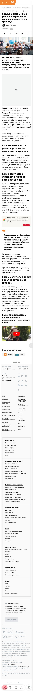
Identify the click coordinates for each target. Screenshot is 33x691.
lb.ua (11, 29)
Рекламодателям (7, 412)
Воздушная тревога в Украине (14, 471)
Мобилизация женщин (12, 492)
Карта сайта (21, 426)
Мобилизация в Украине (14, 485)
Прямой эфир (9, 448)
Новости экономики (12, 508)
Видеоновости (9, 450)
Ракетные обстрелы (11, 464)
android (7, 631)
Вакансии (20, 416)
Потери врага (9, 478)
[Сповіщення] (31, 2)
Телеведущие (6, 409)
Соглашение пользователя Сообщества (22, 400)
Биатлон (7, 591)
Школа (9, 7)
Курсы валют (9, 512)
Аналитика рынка (10, 570)
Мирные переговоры (11, 469)
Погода (7, 455)
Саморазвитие (9, 559)
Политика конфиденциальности (8, 419)
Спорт (7, 581)
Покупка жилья (9, 572)
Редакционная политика (6, 403)
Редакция (5, 399)
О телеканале (6, 406)
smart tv (7, 636)
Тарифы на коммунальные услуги (15, 517)
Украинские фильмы (11, 533)
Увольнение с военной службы (14, 487)
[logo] (12, 2)
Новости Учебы (10, 547)
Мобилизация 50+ (10, 489)
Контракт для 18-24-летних (13, 494)
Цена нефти (8, 510)
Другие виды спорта (11, 593)
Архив (19, 423)
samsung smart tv (20, 636)
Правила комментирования (23, 405)
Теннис (7, 588)
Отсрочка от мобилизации (13, 497)
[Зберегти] (28, 33)
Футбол (7, 586)
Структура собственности (22, 419)
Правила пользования (8, 415)
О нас (3, 396)
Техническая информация (21, 409)
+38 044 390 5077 (23, 369)
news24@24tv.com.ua (8, 369)
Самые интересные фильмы (13, 531)
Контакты (20, 413)
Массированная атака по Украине (15, 473)
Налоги (7, 520)
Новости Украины (10, 445)
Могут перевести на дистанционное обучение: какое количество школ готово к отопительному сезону (15, 137)
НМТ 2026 (8, 556)
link (18, 376)
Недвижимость (10, 567)
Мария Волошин (11, 25)
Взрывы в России (10, 476)
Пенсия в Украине (10, 522)
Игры (19, 429)
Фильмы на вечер (10, 536)
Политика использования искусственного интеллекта (6, 424)
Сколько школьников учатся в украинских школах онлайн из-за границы (22, 7)
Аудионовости (9, 453)
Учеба (4, 7)
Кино (7, 529)
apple (20, 631)
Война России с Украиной (14, 461)
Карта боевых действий (12, 466)
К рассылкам (11, 619)
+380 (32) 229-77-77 (13, 664)
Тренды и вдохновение (12, 575)
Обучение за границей (12, 561)
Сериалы (8, 541)
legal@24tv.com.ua (23, 666)
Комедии (8, 538)
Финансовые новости (11, 515)
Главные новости (10, 443)
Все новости (9, 440)
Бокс (6, 583)
